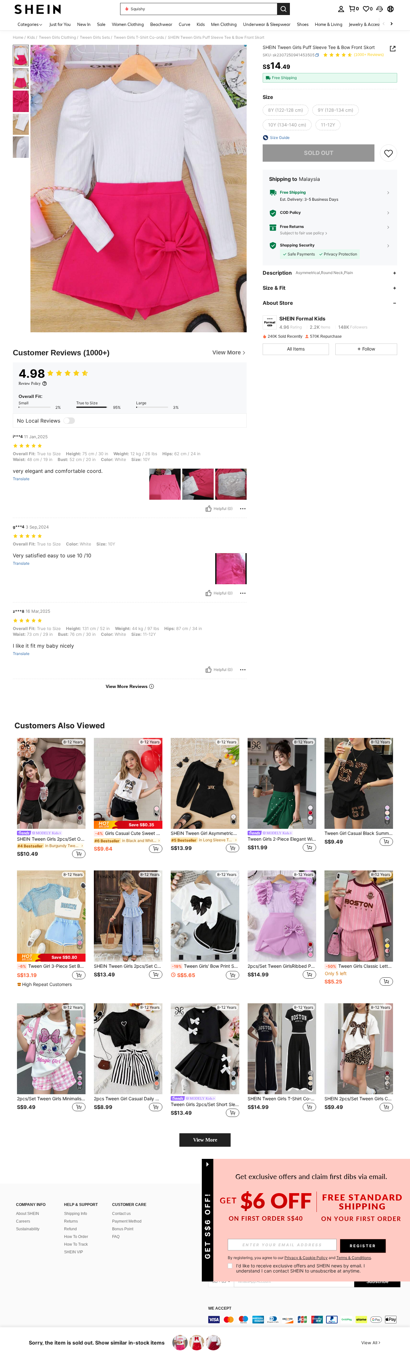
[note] (128, 825)
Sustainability (27, 1229)
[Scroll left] (383, 24)
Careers (23, 1221)
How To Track (76, 1244)
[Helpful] (208, 509)
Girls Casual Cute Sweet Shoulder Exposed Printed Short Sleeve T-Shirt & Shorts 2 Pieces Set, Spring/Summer (128, 833)
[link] (353, 8)
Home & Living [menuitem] (328, 24)
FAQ (115, 1236)
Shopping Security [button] (297, 245)
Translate (21, 479)
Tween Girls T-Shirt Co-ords (139, 37)
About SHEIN (27, 1213)
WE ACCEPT (219, 1308)
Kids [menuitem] (201, 24)
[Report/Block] (243, 509)
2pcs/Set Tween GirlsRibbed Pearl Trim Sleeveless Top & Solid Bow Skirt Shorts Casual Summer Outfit (282, 966)
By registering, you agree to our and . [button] (300, 1258)
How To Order (76, 1236)
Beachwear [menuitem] (161, 24)
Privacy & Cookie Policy (306, 1257)
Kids (31, 37)
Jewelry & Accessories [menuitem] (369, 24)
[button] (379, 9)
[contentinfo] (304, 1319)
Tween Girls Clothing (57, 37)
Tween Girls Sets (95, 37)
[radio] (285, 110)
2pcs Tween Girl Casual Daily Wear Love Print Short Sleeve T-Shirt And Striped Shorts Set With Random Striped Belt (128, 1098)
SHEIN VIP (73, 1252)
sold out (318, 153)
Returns (71, 1221)
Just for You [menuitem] (60, 24)
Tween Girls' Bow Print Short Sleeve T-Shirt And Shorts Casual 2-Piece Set (205, 966)
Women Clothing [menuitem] (128, 24)
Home (18, 37)
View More (205, 1140)
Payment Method (127, 1221)
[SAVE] (388, 153)
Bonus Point (122, 1229)
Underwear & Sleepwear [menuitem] (267, 24)
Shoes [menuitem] (302, 24)
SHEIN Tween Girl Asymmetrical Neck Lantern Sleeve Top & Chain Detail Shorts (205, 833)
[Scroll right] (391, 24)
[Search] (283, 9)
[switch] (69, 420)
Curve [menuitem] (184, 24)
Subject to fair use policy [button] (302, 232)
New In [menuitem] (84, 24)
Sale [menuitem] (101, 24)
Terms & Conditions (353, 1257)
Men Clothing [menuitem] (224, 24)
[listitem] (51, 799)
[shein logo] (37, 9)
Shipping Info (75, 1213)
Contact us (121, 1213)
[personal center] (341, 9)
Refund (70, 1229)
